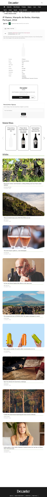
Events (10, 10)
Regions (29, 7)
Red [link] (20, 12)
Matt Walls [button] (6, 220)
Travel (39, 7)
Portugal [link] (15, 12)
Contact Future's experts (19, 495)
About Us (11, 495)
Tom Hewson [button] (6, 252)
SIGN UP (23, 114)
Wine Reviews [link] (9, 12)
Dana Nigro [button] (6, 384)
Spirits (5, 10)
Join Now (20, 97)
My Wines (6, 23)
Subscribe (9, 7)
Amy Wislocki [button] (6, 285)
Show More (23, 116)
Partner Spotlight (23, 10)
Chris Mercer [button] (6, 450)
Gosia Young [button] (6, 318)
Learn (34, 7)
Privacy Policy (34, 495)
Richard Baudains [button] (7, 187)
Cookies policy (27, 495)
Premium (24, 7)
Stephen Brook (15, 32)
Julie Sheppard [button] (7, 351)
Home (4, 12)
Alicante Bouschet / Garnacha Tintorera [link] (31, 12)
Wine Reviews (17, 7)
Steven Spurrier (27, 32)
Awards (15, 10)
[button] (9, 28)
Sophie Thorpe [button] (7, 416)
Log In (32, 97)
